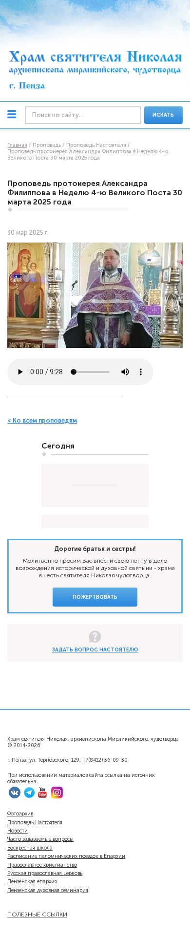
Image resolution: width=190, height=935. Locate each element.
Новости (17, 831)
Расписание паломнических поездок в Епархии (66, 856)
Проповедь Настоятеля (34, 822)
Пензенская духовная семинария (47, 890)
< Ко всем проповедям (42, 420)
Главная (17, 145)
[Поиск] (83, 115)
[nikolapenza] (29, 796)
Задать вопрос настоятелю (95, 650)
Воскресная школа (30, 848)
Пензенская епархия (32, 881)
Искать (163, 115)
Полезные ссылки (37, 914)
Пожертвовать (95, 597)
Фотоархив (20, 814)
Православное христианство (42, 865)
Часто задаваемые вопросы (40, 839)
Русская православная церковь (44, 873)
